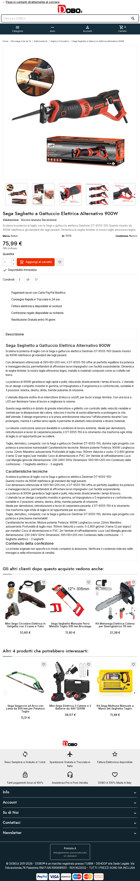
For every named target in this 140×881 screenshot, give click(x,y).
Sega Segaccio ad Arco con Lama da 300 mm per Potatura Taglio (25, 708)
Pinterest (36, 280)
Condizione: (122, 236)
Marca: (6, 236)
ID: (63, 236)
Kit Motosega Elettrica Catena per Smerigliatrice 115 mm (115, 625)
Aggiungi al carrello (36, 262)
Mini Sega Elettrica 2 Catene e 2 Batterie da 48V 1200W (70, 707)
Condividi (19, 280)
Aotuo (14, 235)
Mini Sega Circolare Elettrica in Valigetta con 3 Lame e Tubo (25, 625)
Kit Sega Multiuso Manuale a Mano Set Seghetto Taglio (115, 707)
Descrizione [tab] (15, 334)
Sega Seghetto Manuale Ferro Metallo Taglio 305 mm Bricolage (70, 625)
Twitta (28, 280)
